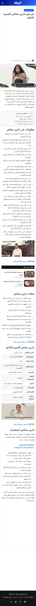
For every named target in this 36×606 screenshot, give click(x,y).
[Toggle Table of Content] (30, 113)
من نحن (15, 597)
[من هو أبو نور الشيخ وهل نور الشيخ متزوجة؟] (29, 283)
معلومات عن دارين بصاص (23, 116)
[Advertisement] (18, 39)
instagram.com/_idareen (24, 448)
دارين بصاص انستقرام (24, 124)
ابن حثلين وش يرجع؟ (21, 342)
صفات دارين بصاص (25, 119)
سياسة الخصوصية (7, 597)
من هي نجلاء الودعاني (20, 261)
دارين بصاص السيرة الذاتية (23, 121)
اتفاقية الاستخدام (28, 597)
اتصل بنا (21, 597)
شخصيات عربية (29, 10)
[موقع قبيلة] (18, 2)
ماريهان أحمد (28, 60)
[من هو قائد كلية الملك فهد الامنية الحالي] (29, 274)
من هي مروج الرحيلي (20, 424)
